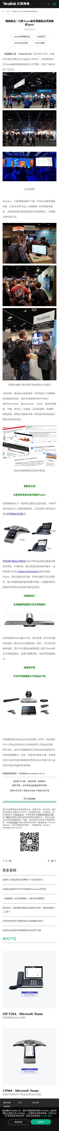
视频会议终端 (43, 790)
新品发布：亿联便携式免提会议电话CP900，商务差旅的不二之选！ (29, 910)
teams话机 (40, 43)
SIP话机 (14, 822)
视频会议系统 (16, 790)
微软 (9, 817)
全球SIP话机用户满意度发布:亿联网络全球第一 (23, 921)
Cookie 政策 (46, 1116)
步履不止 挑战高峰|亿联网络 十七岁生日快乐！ (23, 880)
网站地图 (43, 785)
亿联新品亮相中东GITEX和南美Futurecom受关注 (25, 889)
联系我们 (7, 1106)
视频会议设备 (29, 790)
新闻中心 (8, 11)
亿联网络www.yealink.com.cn (32, 773)
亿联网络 (34, 785)
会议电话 (41, 36)
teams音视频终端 (22, 36)
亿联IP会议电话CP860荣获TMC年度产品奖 (22, 930)
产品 (19, 1103)
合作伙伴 (35, 1103)
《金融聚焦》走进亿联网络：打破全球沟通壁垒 (24, 898)
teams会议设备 (21, 43)
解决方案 (7, 1103)
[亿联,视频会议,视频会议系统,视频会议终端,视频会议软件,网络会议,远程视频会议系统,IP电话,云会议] (16, 4)
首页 (3, 11)
